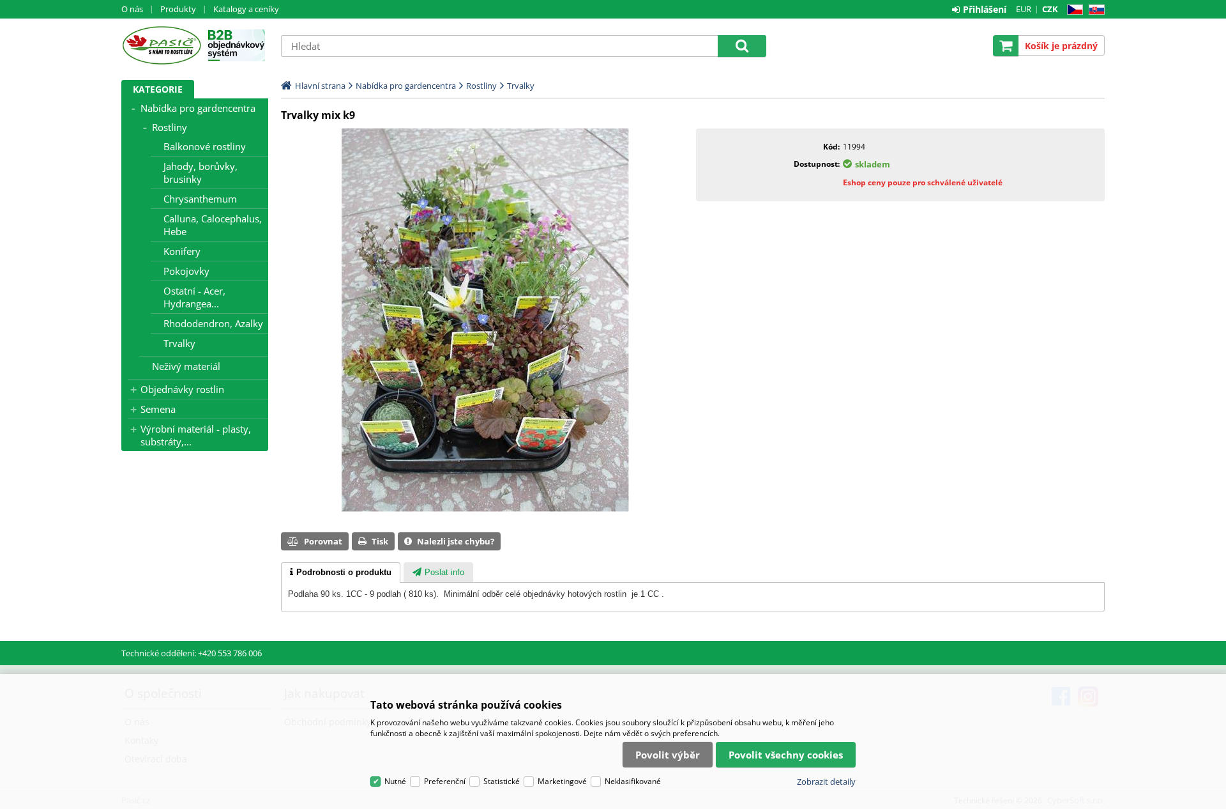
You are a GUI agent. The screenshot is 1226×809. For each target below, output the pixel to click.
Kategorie (158, 89)
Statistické (501, 781)
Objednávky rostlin (182, 389)
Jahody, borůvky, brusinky (200, 172)
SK (1094, 10)
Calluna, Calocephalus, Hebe (212, 225)
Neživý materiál (186, 366)
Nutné (395, 781)
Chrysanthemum (200, 198)
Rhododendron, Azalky (213, 323)
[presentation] (341, 572)
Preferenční (444, 781)
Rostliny (169, 127)
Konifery (182, 251)
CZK (1050, 9)
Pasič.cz (161, 45)
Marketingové (562, 781)
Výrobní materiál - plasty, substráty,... (195, 435)
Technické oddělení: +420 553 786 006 (191, 653)
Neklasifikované (633, 781)
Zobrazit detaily (826, 781)
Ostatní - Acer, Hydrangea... (194, 297)
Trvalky (179, 343)
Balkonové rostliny (204, 146)
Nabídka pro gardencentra (197, 108)
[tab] (340, 572)
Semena (158, 409)
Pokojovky (186, 271)
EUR (1023, 9)
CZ (1072, 10)
